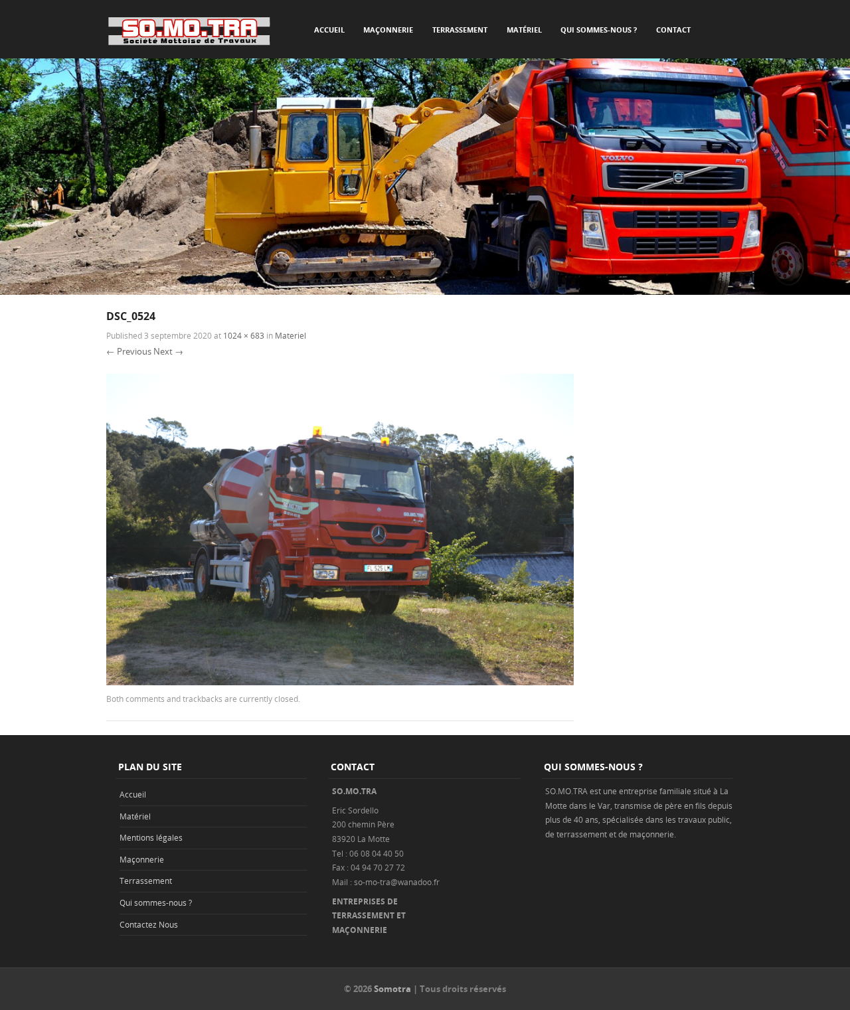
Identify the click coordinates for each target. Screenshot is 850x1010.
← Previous (128, 351)
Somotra (392, 989)
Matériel (524, 30)
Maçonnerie (388, 30)
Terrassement (459, 30)
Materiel (290, 335)
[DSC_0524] (340, 681)
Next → (168, 351)
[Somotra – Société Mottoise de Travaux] (189, 30)
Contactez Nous (149, 924)
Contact (673, 30)
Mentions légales (151, 837)
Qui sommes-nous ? (598, 30)
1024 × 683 (243, 335)
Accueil (329, 30)
